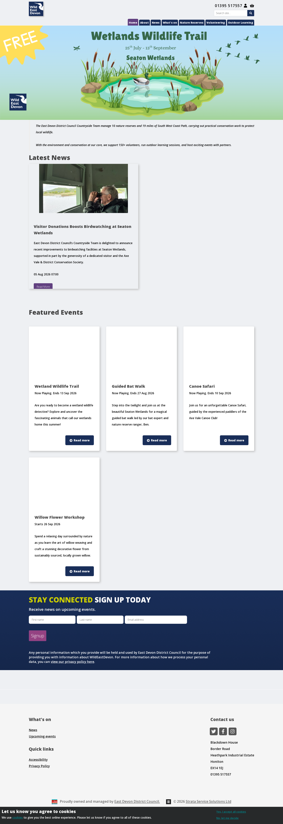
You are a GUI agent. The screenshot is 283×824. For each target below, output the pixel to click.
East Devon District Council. (137, 801)
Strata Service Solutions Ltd (208, 801)
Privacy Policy (39, 766)
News (156, 22)
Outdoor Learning (240, 22)
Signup (37, 636)
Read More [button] (43, 286)
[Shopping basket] (252, 5)
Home (133, 22)
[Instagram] (232, 731)
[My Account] (245, 5)
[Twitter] (214, 731)
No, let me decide (227, 818)
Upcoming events (42, 736)
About (144, 22)
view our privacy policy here (72, 661)
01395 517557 (228, 5)
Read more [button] (82, 440)
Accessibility (38, 760)
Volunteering (216, 22)
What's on (170, 22)
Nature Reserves (191, 22)
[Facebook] (223, 731)
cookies (17, 817)
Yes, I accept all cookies (231, 811)
